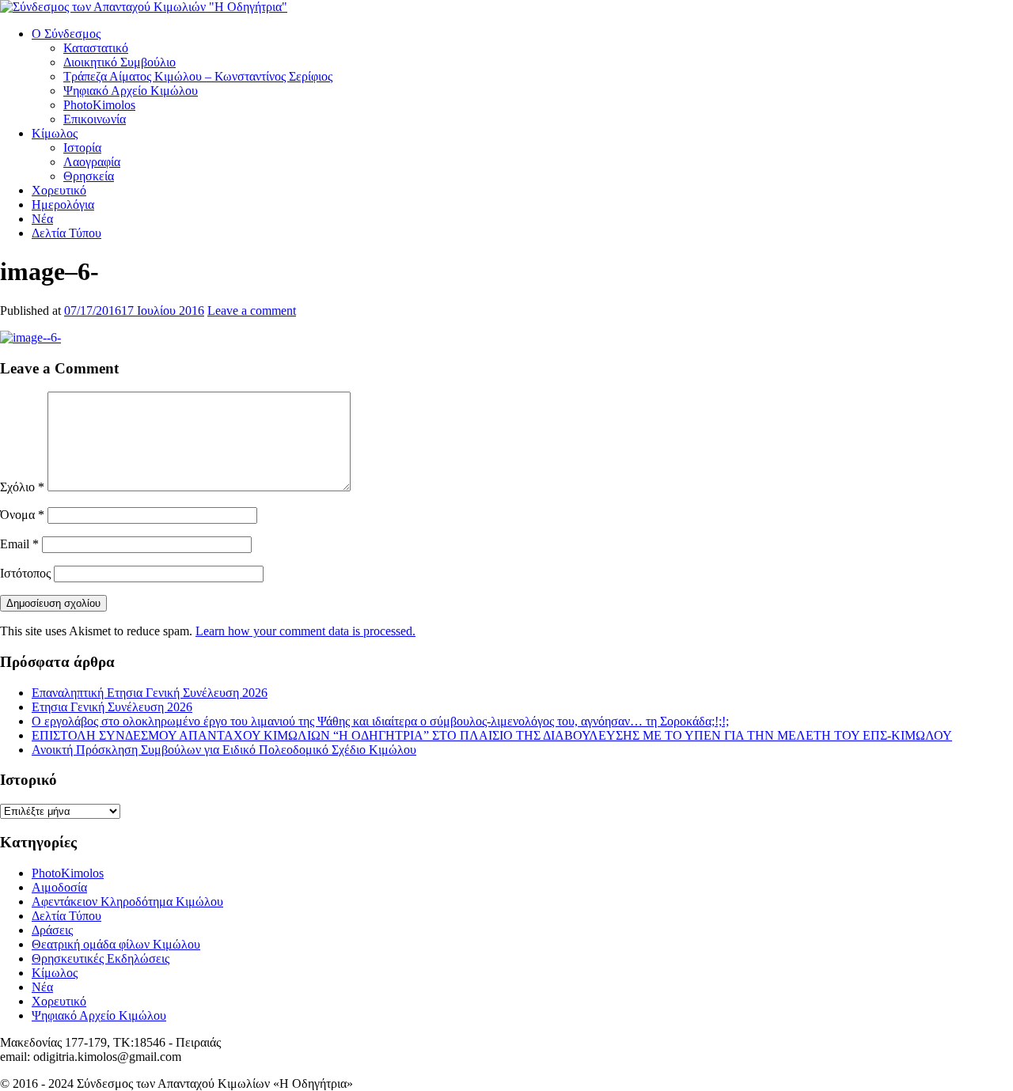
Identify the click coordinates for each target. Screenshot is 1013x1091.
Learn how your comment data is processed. (305, 631)
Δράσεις (52, 930)
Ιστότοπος (25, 573)
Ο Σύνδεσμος (66, 33)
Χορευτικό (59, 190)
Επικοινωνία (94, 119)
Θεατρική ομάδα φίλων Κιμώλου (116, 944)
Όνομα (22, 514)
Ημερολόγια (63, 204)
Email (19, 544)
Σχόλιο (22, 487)
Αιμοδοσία (59, 887)
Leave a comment (251, 310)
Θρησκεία (88, 176)
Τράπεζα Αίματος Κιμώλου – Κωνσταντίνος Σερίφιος (197, 76)
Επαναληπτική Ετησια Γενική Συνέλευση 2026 (149, 692)
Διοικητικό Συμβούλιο (119, 62)
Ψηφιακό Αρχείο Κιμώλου (130, 90)
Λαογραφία (91, 162)
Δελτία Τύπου (66, 233)
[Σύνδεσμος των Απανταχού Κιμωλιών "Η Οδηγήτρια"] (143, 6)
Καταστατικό (95, 48)
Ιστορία (82, 147)
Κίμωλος (55, 133)
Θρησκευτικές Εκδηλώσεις (100, 958)
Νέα (42, 218)
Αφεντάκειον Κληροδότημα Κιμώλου (127, 901)
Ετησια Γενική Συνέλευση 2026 (112, 707)
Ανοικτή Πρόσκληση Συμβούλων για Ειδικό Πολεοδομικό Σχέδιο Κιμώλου (224, 749)
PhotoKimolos (99, 105)
